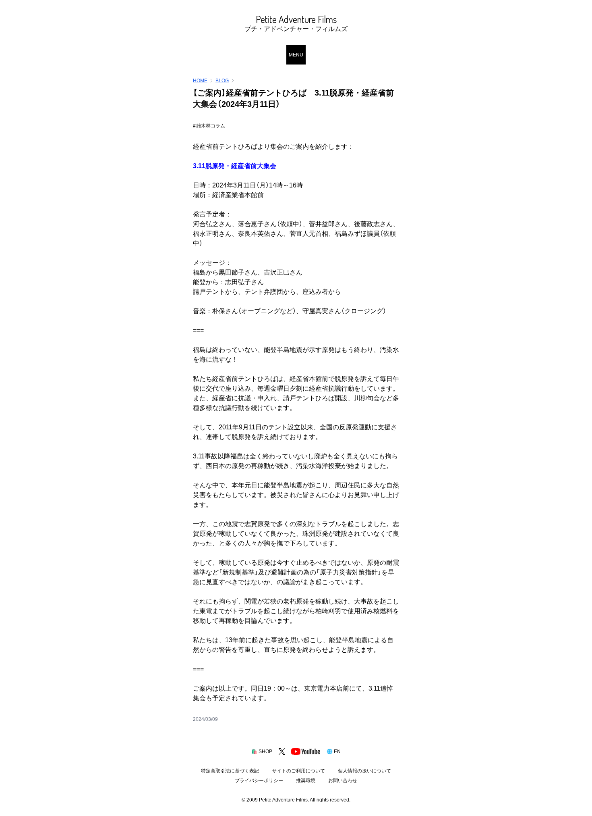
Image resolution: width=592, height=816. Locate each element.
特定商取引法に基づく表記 (230, 771)
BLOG (222, 80)
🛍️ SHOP (261, 751)
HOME (200, 80)
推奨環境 (305, 780)
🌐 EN (334, 751)
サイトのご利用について (298, 771)
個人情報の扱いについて (364, 771)
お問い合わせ (342, 780)
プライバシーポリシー (259, 780)
